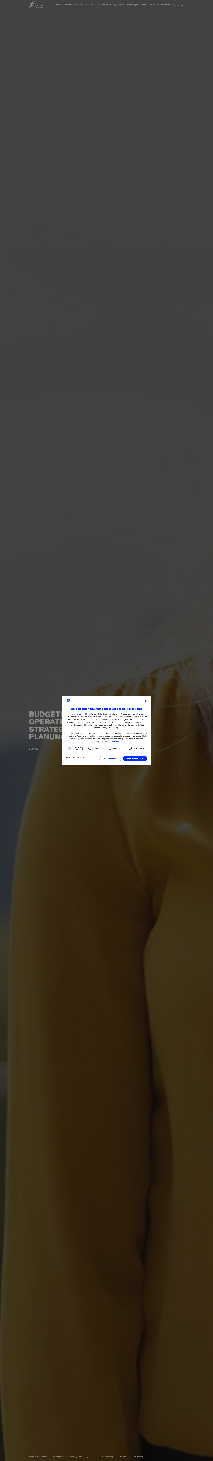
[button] (75, 758)
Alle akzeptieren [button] (135, 758)
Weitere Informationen (111, 741)
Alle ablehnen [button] (110, 758)
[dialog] (106, 730)
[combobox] (146, 700)
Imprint (96, 741)
